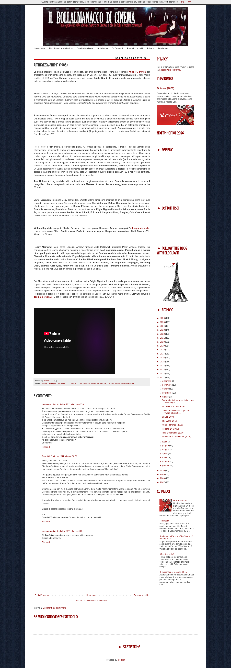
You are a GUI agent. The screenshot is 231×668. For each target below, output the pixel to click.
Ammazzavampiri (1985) (173, 406)
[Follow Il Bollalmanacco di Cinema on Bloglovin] (175, 301)
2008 (162, 478)
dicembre (166, 381)
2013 (162, 369)
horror (79, 383)
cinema (73, 383)
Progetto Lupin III (135, 48)
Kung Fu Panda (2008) (172, 425)
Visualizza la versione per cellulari (92, 600)
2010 (162, 470)
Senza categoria (103, 383)
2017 (162, 354)
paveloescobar (49, 404)
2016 (162, 358)
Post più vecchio (141, 595)
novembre (167, 385)
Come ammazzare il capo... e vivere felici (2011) (175, 411)
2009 (162, 474)
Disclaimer (163, 48)
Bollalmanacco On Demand (110, 48)
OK (189, 2)
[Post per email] (55, 381)
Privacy (150, 48)
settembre (167, 393)
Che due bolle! (167, 554)
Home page (39, 48)
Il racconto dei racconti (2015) (174, 572)
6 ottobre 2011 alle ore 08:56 (64, 456)
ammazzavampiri (49, 383)
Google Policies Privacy (170, 70)
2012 (162, 373)
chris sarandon (63, 383)
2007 (162, 482)
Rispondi (46, 447)
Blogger (121, 660)
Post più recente (42, 595)
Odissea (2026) (165, 88)
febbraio (166, 461)
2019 (162, 346)
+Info (182, 2)
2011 (162, 377)
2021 (162, 338)
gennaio (166, 465)
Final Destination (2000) (173, 433)
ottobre (165, 389)
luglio (165, 442)
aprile (165, 453)
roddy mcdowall (89, 383)
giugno (165, 445)
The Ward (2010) (170, 421)
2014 (162, 365)
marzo (165, 457)
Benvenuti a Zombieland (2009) (176, 437)
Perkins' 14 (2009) (170, 429)
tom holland (115, 383)
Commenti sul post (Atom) (54, 608)
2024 (162, 326)
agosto (165, 397)
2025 (162, 322)
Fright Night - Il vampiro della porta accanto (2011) (178, 401)
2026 (162, 318)
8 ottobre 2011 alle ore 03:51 (70, 531)
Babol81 (46, 456)
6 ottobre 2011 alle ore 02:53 (70, 404)
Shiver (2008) (168, 417)
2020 (162, 342)
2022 (162, 334)
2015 (162, 362)
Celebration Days (85, 48)
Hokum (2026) (180, 500)
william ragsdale (127, 383)
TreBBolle (164, 521)
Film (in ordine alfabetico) (61, 48)
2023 (162, 330)
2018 (162, 350)
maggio (166, 450)
